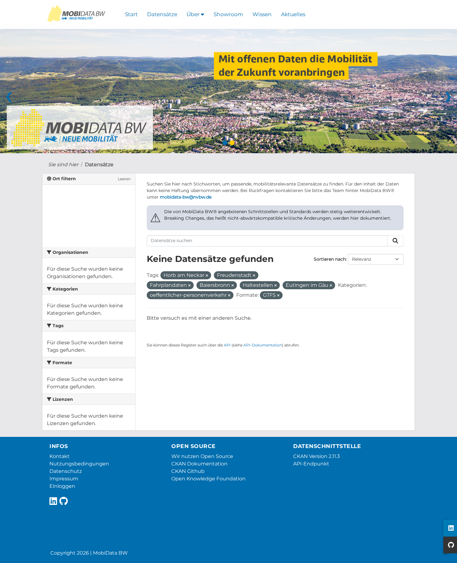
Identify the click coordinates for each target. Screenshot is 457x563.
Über (194, 14)
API (227, 345)
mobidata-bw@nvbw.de (185, 197)
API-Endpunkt (311, 464)
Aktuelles (293, 14)
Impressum (63, 479)
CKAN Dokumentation (199, 464)
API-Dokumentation (262, 345)
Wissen (262, 14)
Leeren (124, 178)
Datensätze (162, 14)
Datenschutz (65, 471)
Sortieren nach (330, 259)
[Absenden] (395, 240)
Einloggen (62, 486)
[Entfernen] (206, 275)
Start (131, 14)
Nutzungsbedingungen (79, 464)
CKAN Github (188, 471)
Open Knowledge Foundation (208, 479)
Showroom (228, 14)
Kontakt (59, 456)
